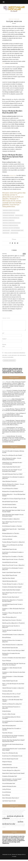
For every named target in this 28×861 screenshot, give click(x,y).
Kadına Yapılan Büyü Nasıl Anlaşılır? (11, 590)
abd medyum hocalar (6, 825)
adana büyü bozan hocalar (12, 822)
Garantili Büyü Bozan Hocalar (10, 562)
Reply (24, 253)
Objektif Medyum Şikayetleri (9, 581)
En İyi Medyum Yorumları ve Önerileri (12, 526)
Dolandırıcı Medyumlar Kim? (9, 776)
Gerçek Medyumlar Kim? (8, 783)
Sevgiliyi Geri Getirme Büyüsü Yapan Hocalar (14, 498)
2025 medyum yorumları (14, 820)
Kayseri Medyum (6, 660)
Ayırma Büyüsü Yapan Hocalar (10, 767)
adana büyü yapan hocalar (12, 811)
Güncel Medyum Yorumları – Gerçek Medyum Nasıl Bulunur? (11, 459)
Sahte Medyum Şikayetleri (9, 725)
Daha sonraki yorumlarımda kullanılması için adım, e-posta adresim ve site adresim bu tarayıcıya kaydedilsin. (14, 355)
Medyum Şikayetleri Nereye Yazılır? (11, 693)
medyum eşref (6, 230)
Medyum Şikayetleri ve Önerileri (10, 533)
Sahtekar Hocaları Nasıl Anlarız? (10, 597)
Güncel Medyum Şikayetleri (9, 617)
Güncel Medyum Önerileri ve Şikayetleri (12, 644)
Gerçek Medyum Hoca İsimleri (10, 488)
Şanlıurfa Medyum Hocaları (9, 786)
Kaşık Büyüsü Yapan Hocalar (9, 549)
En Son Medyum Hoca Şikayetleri (10, 696)
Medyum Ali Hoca (22, 854)
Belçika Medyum (6, 711)
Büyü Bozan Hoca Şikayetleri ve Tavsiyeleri (13, 623)
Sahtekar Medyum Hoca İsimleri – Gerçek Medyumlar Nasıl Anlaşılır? (13, 485)
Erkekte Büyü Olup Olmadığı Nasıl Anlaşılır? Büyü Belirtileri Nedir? (13, 740)
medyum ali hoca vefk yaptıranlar (11, 227)
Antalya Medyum (10, 409)
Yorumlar (14, 856)
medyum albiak (19, 215)
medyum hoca (12, 175)
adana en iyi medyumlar (20, 824)
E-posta (4, 338)
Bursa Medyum (6, 795)
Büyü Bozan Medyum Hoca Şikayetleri (12, 704)
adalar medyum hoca (10, 814)
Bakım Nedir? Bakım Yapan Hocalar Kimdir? (13, 773)
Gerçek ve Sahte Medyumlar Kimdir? (15, 382)
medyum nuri (6, 232)
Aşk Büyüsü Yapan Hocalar (9, 801)
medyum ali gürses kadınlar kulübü (11, 222)
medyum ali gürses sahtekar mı (10, 225)
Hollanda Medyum (7, 764)
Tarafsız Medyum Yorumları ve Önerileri (12, 584)
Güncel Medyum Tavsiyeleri (9, 481)
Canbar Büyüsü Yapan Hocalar (10, 680)
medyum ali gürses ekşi (8, 220)
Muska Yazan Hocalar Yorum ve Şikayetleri (13, 565)
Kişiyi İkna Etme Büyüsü (8, 578)
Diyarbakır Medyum (7, 732)
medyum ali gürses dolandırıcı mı (11, 217)
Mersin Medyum (6, 637)
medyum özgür (14, 232)
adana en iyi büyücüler (14, 818)
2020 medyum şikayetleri (14, 810)
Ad (3, 333)
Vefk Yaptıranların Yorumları (9, 536)
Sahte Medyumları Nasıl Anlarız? (10, 798)
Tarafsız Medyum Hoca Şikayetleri (11, 770)
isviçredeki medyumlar (8, 215)
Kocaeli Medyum (6, 792)
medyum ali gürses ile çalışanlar (11, 210)
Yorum (14, 239)
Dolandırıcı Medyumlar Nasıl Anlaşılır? (12, 587)
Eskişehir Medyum (7, 761)
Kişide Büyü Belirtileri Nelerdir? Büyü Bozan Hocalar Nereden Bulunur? (13, 664)
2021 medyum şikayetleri (11, 813)
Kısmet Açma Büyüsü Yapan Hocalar (11, 572)
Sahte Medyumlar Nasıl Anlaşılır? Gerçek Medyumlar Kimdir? (13, 399)
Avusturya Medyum (7, 539)
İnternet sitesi (4, 345)
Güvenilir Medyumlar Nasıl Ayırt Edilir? (12, 474)
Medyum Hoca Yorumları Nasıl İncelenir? (12, 491)
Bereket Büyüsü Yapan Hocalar (10, 758)
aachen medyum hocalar (12, 823)
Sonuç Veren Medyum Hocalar (10, 753)
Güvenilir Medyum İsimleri (9, 504)
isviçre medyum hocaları (9, 212)
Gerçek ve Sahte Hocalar (8, 714)
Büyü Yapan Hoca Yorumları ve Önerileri (12, 556)
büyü (3, 63)
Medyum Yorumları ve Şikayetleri (10, 519)
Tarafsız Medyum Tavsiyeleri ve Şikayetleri (13, 542)
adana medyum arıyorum (16, 825)
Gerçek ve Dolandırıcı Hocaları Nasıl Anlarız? (14, 657)
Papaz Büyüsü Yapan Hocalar (9, 575)
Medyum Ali (14, 854)
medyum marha (5, 810)
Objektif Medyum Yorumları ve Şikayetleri (13, 688)
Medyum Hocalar (14, 19)
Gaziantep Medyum (7, 691)
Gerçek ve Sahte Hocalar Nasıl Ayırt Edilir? (13, 650)
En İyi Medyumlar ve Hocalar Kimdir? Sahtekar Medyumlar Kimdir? (11, 779)
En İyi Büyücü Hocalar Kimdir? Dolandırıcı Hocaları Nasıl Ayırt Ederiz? (13, 736)
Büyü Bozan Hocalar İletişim (9, 507)
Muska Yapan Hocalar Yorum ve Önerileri (13, 559)
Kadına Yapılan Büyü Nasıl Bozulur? (11, 467)
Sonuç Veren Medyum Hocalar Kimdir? (12, 455)
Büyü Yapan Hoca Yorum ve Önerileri (11, 620)
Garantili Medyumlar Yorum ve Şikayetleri (13, 634)
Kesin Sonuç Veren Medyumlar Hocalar (12, 756)
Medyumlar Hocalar (6, 854)
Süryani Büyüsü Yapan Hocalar (10, 501)
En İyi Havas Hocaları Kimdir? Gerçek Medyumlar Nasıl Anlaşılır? (12, 470)
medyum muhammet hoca (17, 230)
